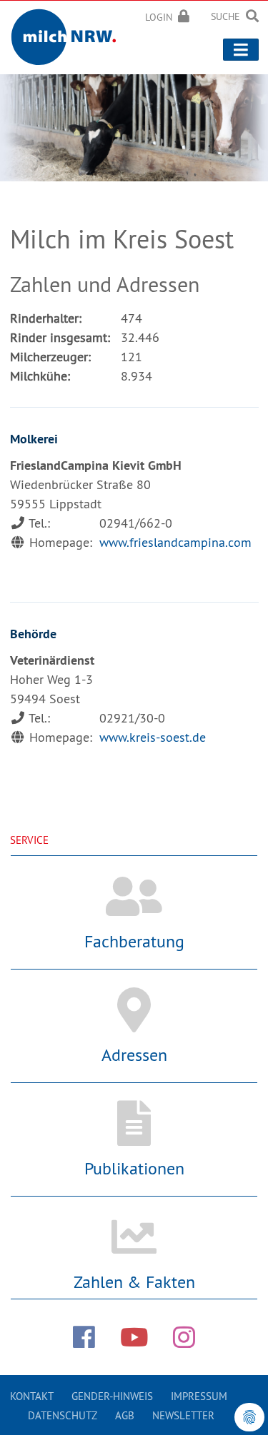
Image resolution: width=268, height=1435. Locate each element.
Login (158, 17)
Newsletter (183, 1415)
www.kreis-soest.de (152, 737)
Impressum (199, 1396)
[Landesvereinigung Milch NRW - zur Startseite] (68, 35)
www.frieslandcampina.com (175, 542)
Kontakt (32, 1396)
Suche (225, 16)
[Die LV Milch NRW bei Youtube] (134, 1337)
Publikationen (134, 1168)
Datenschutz (62, 1415)
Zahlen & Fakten (134, 1281)
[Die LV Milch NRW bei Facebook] (84, 1337)
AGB (124, 1415)
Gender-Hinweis (112, 1396)
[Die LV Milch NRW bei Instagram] (184, 1337)
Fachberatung (134, 941)
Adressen (134, 1054)
